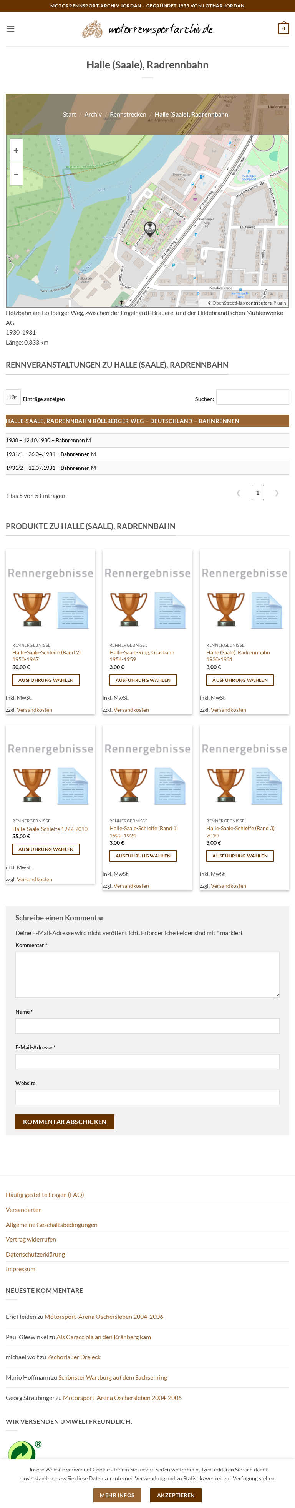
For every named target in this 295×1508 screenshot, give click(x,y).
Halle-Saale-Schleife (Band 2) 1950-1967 (46, 656)
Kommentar (31, 945)
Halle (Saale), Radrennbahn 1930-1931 (238, 656)
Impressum (20, 1268)
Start (69, 114)
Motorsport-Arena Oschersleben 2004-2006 (104, 1316)
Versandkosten (34, 709)
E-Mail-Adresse (35, 1047)
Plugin (279, 303)
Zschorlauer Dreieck (74, 1356)
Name (24, 1011)
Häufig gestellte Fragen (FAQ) (45, 1194)
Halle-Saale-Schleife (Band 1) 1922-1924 (143, 832)
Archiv (93, 114)
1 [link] (257, 492)
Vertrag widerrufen (31, 1239)
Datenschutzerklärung (35, 1254)
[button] (10, 28)
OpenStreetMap (228, 303)
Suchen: (204, 399)
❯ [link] (276, 492)
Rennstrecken (128, 114)
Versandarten (24, 1209)
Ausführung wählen (46, 679)
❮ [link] (238, 492)
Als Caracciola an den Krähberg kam (103, 1336)
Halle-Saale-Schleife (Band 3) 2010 (240, 832)
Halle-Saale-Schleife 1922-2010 (50, 829)
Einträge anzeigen (44, 399)
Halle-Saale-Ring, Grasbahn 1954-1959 (141, 656)
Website (25, 1083)
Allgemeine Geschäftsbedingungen (52, 1224)
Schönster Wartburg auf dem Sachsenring (112, 1377)
